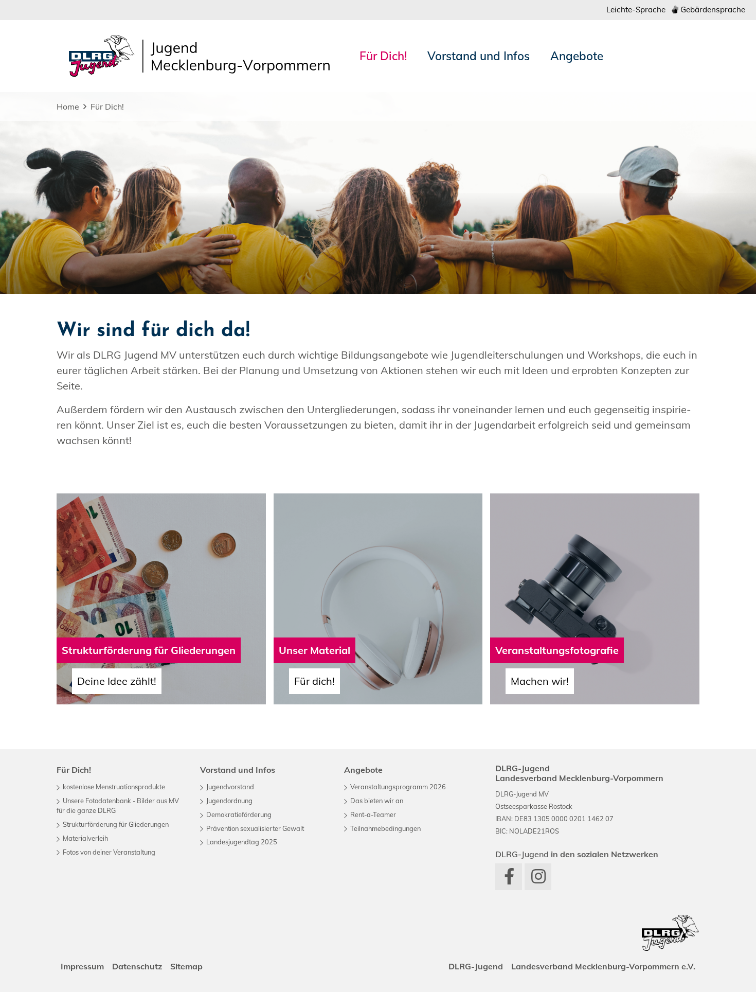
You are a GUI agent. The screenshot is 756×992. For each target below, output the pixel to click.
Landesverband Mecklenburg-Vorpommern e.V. (603, 966)
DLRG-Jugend (475, 966)
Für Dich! (107, 106)
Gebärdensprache (711, 9)
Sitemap (186, 966)
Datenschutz (137, 966)
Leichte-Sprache (635, 9)
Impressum (82, 966)
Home (68, 106)
